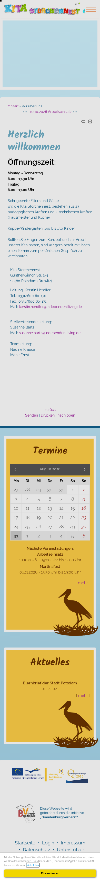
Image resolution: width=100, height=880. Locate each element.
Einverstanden (50, 873)
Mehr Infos (32, 865)
